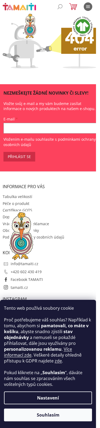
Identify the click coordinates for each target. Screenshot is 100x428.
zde (58, 361)
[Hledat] (60, 6)
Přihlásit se (19, 156)
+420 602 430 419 (26, 271)
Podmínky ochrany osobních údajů (33, 237)
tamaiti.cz (19, 287)
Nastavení (48, 398)
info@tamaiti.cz (24, 263)
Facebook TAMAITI (27, 279)
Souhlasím (48, 415)
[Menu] (88, 6)
